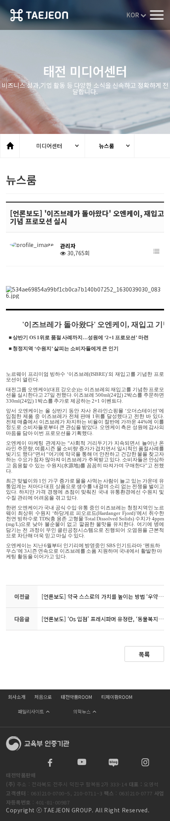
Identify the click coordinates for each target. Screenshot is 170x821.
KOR (134, 15)
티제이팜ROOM (116, 696)
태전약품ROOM (76, 696)
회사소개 (16, 696)
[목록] (156, 251)
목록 (144, 654)
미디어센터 (49, 146)
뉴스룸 (106, 146)
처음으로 (43, 696)
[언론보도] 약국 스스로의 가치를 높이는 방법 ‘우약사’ (103, 596)
